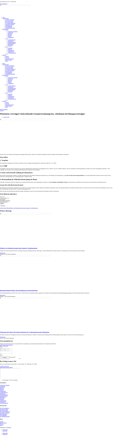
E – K (6, 38)
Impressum (5, 430)
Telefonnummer (3, 198)
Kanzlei (4, 55)
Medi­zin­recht (10, 44)
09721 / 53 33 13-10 (21, 1)
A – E (6, 30)
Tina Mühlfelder (8, 26)
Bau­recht (10, 35)
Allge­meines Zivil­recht (12, 31)
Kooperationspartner (9, 58)
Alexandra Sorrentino (9, 24)
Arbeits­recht (10, 32)
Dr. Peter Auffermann (9, 19)
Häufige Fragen (8, 60)
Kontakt (7, 56)
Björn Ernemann (8, 25)
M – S (6, 47)
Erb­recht (9, 36)
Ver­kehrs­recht (11, 51)
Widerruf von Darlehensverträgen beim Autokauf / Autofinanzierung (18, 248)
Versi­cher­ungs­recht (12, 52)
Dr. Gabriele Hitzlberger (10, 23)
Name (1, 196)
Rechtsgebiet (2, 199)
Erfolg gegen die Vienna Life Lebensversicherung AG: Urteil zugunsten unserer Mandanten (24, 332)
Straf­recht (10, 49)
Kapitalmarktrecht (11, 43)
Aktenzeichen (3, 202)
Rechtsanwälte (6, 18)
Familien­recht (11, 37)
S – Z (6, 54)
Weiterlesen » (3, 253)
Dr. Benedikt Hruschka (10, 28)
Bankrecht (10, 33)
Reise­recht (10, 45)
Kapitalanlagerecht (12, 42)
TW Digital (8, 427)
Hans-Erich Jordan (9, 22)
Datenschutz (5, 429)
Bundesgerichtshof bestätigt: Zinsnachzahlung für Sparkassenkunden (19, 290)
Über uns (7, 57)
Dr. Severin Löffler (9, 20)
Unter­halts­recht (11, 50)
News (4, 17)
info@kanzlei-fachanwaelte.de (34, 1)
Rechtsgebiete (5, 29)
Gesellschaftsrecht (11, 39)
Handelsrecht (10, 41)
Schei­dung (10, 48)
